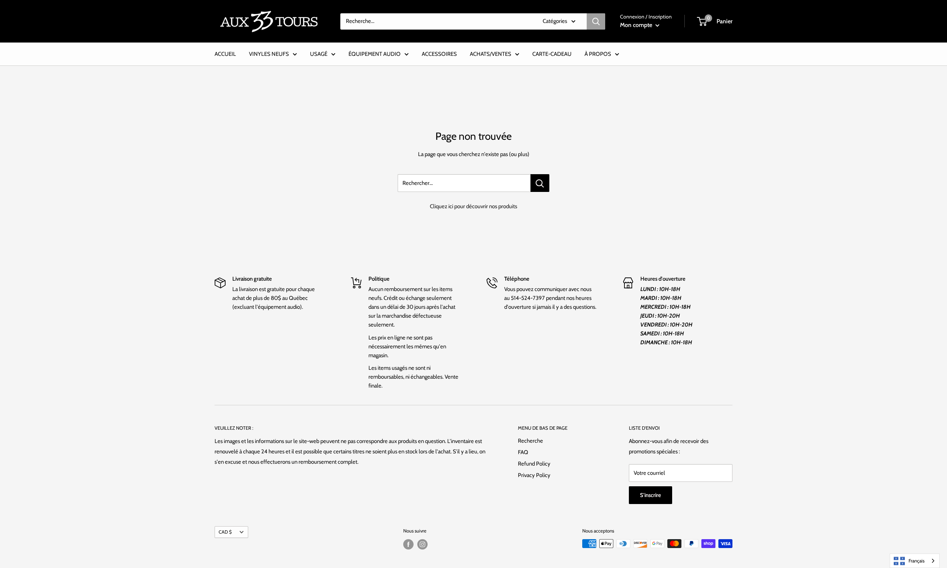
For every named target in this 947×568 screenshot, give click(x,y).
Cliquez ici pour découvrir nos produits (473, 206)
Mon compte (637, 24)
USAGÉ (318, 54)
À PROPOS (597, 54)
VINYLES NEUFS (269, 54)
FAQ (523, 452)
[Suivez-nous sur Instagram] (422, 544)
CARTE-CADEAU (552, 54)
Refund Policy (534, 463)
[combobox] (915, 561)
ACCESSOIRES (439, 54)
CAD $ (225, 532)
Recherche (530, 440)
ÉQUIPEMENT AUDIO (374, 54)
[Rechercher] (596, 21)
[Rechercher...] (539, 183)
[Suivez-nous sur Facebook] (408, 544)
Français (916, 561)
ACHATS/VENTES (490, 54)
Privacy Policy (534, 475)
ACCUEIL (225, 54)
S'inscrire (650, 495)
